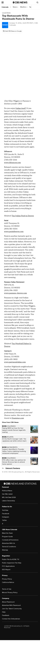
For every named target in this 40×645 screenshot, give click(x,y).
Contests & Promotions (10, 540)
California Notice (8, 582)
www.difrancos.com (12, 162)
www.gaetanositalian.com (15, 362)
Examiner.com (18, 418)
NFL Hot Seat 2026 (9, 497)
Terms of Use (6, 589)
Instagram (5, 517)
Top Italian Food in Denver (23, 216)
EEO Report (6, 569)
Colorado (5, 7)
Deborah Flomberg (13, 468)
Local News (6, 13)
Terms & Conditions (9, 546)
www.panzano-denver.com (15, 293)
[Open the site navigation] (7, 2)
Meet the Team (7, 533)
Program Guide (7, 536)
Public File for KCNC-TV (10, 559)
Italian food (20, 108)
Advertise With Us (8, 543)
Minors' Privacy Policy (9, 592)
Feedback (5, 615)
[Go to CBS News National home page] (20, 2)
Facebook (5, 513)
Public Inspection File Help (11, 563)
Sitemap (5, 550)
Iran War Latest (7, 494)
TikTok (4, 520)
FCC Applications (8, 566)
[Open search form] (37, 2)
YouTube (5, 510)
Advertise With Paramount (11, 605)
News (15, 7)
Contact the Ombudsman (11, 619)
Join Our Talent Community (12, 608)
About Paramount (8, 602)
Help (3, 612)
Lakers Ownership (8, 501)
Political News (7, 490)
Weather (23, 7)
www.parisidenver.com (13, 231)
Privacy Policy (7, 579)
